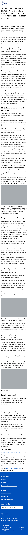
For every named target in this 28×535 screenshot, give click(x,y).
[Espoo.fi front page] (4, 3)
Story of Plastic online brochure (13, 468)
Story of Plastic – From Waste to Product (11, 452)
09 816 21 (15, 520)
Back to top (21, 528)
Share (25, 22)
